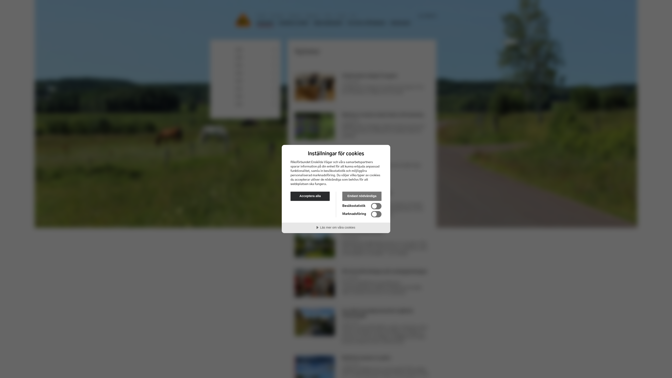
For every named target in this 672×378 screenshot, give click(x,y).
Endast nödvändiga (361, 196)
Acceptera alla (310, 196)
